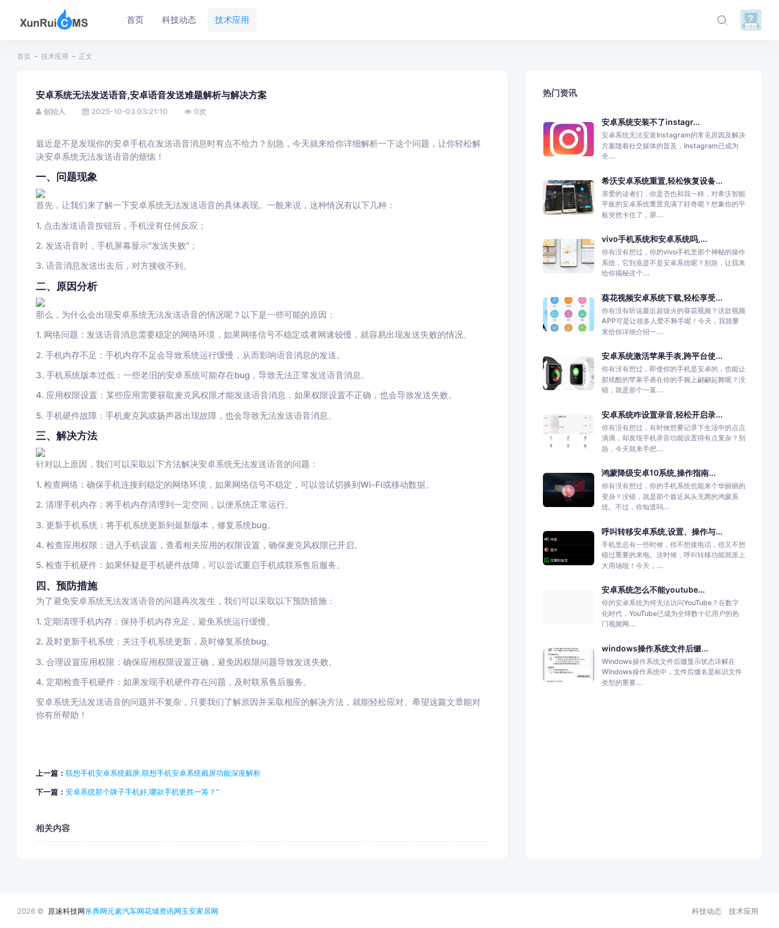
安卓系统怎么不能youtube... (653, 589)
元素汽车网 (125, 910)
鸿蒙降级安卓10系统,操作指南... (659, 472)
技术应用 (54, 56)
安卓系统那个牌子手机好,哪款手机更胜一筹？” (142, 791)
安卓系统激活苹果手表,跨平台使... (662, 355)
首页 (24, 56)
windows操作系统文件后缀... (655, 648)
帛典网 (96, 910)
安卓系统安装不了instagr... (651, 122)
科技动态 (706, 910)
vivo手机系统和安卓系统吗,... (654, 239)
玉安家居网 (199, 910)
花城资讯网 (162, 910)
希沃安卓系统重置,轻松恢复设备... (662, 180)
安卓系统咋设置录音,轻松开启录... (662, 414)
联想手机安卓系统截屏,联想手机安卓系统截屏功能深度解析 (163, 772)
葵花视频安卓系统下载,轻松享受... (662, 297)
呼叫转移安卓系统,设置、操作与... (662, 531)
